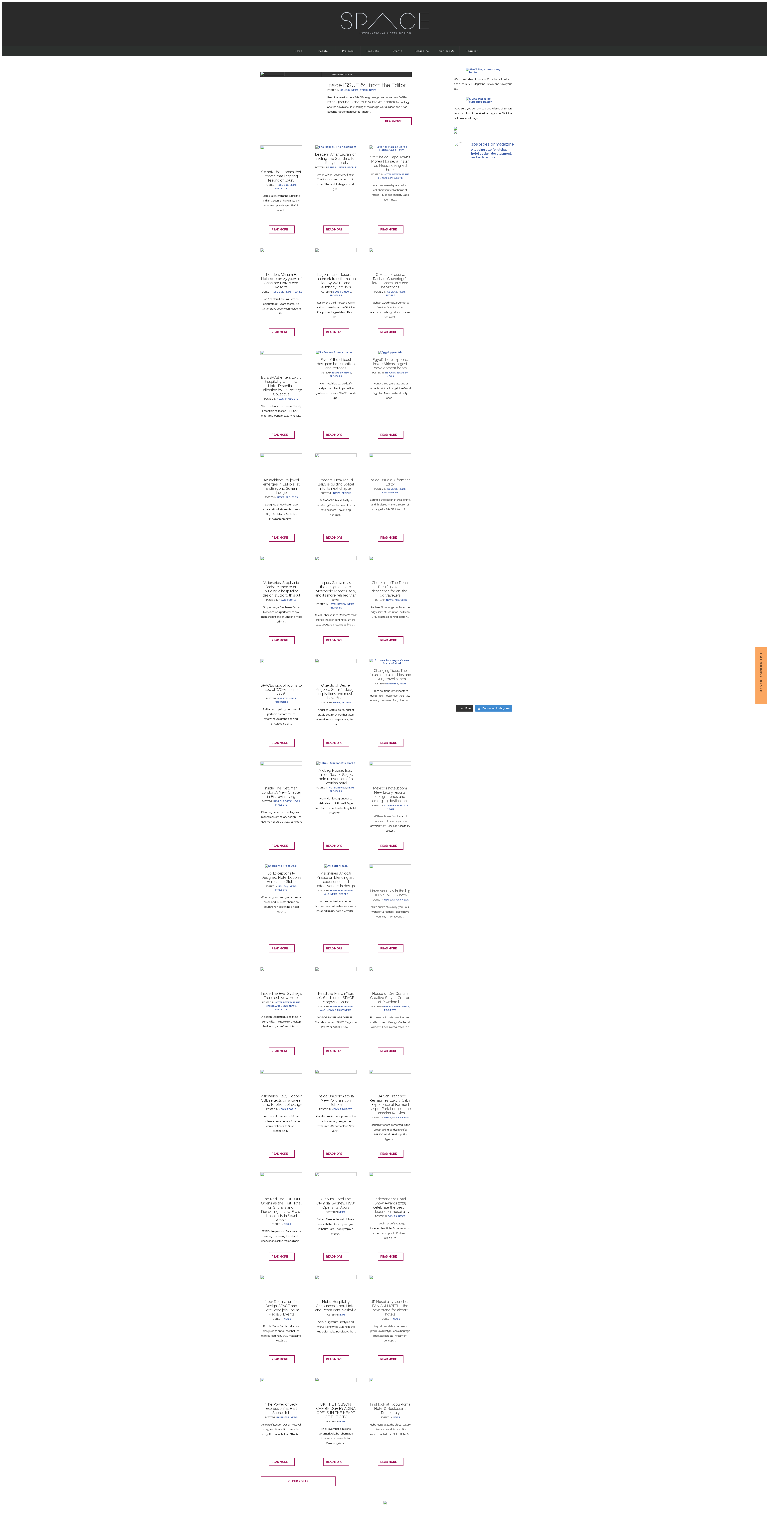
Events (397, 51)
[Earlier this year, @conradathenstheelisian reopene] (504, 264)
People (323, 51)
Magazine (422, 51)
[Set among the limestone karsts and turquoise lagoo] (484, 463)
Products (373, 51)
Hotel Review (392, 174)
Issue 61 (345, 90)
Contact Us (447, 51)
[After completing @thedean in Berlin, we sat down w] (463, 598)
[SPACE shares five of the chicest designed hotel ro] (504, 631)
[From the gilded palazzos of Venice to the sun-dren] (484, 228)
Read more (394, 121)
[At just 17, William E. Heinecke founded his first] (463, 425)
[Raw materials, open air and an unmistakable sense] (484, 618)
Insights (390, 372)
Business (392, 683)
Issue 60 (392, 292)
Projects (348, 51)
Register (472, 51)
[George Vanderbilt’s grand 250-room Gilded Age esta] (504, 452)
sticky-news (368, 90)
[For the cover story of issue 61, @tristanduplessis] (463, 228)
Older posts (298, 1481)
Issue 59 (283, 886)
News (298, 51)
